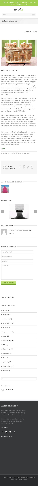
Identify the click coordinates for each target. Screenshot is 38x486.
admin (5, 153)
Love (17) (5, 345)
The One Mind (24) (8, 366)
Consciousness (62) (8, 323)
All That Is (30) (7, 310)
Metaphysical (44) (8, 349)
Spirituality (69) (7, 362)
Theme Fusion (22, 479)
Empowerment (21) (8, 332)
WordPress (14, 479)
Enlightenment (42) (8, 340)
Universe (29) (6, 370)
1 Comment (25, 153)
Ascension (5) (7, 315)
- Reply (30, 230)
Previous (28, 32)
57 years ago (10, 389)
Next (34, 32)
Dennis (11, 230)
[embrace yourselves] (19, 53)
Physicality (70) (7, 353)
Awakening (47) (7, 319)
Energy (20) (6, 336)
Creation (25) (6, 327)
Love (19, 153)
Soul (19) (5, 358)
